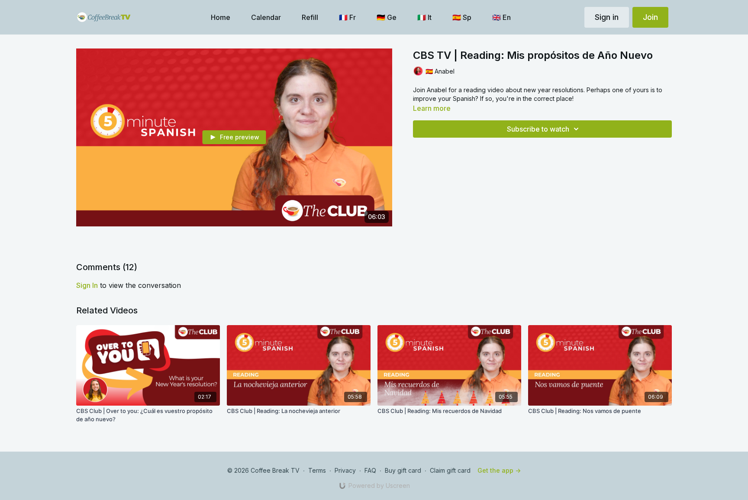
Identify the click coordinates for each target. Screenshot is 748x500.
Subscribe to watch (538, 129)
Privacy (345, 470)
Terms (317, 470)
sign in (87, 285)
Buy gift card (403, 470)
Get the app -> (499, 470)
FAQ (370, 470)
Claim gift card (450, 470)
